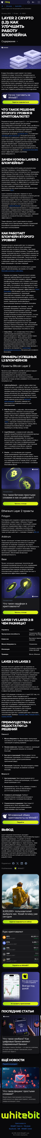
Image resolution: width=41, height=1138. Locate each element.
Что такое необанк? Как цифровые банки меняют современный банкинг (16, 1041)
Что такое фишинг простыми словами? (19, 1092)
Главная (2, 6)
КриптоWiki (18, 6)
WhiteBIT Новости (16, 1126)
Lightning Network (14, 206)
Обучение (9, 6)
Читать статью (21, 504)
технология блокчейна (30, 150)
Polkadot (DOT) (34, 714)
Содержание (8, 41)
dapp (6, 421)
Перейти (20, 822)
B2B (19, 1128)
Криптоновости (20, 1123)
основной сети (23, 133)
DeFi (12, 190)
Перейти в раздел (10, 1064)
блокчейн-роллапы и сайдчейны (12, 271)
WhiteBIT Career (26, 1128)
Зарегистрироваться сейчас (20, 922)
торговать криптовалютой (10, 135)
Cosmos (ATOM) (7, 716)
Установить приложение (20, 1004)
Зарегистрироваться (20, 102)
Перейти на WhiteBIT (20, 965)
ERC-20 (36, 532)
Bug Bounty (12, 1128)
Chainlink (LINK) (23, 714)
